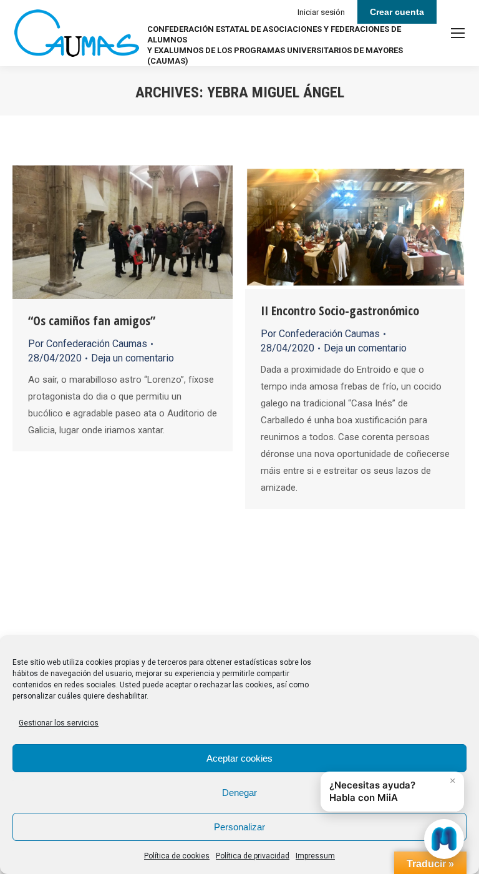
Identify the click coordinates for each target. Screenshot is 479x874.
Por (87, 344)
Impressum (315, 856)
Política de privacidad (252, 856)
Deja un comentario (132, 358)
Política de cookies (177, 856)
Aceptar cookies (239, 758)
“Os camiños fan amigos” (91, 320)
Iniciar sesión (321, 12)
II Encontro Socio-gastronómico (340, 310)
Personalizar (239, 827)
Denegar (239, 792)
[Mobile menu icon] (458, 33)
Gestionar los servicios (59, 723)
